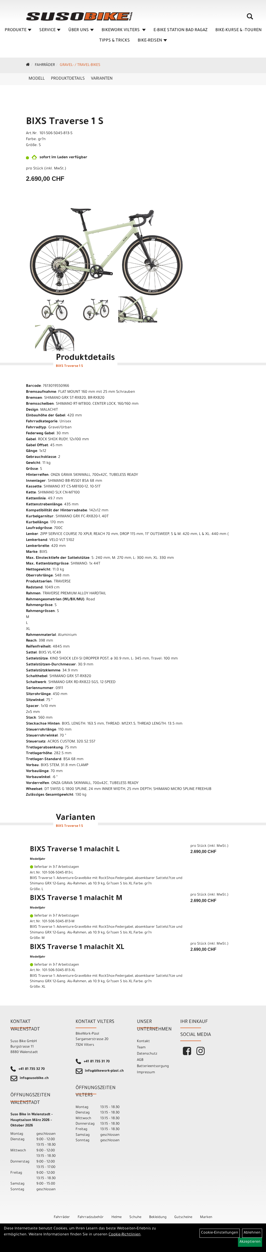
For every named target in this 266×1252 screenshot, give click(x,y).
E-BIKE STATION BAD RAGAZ (181, 30)
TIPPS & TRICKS (114, 40)
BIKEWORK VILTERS (121, 30)
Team (141, 1048)
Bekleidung (158, 1217)
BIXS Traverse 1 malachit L (74, 850)
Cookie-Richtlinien (125, 1235)
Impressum (146, 1073)
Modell (37, 79)
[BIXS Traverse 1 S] (106, 251)
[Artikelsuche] (250, 18)
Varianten (101, 79)
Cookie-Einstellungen (219, 1233)
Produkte (15, 30)
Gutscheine (183, 1217)
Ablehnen (252, 1233)
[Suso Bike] (79, 16)
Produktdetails (68, 79)
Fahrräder (45, 65)
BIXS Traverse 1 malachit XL (77, 948)
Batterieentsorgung (153, 1066)
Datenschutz (147, 1054)
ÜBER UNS (78, 30)
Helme (116, 1217)
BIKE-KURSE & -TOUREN (238, 30)
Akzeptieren (250, 1242)
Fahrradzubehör (91, 1217)
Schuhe (135, 1217)
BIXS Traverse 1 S (64, 122)
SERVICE (47, 30)
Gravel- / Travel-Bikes (80, 65)
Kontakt (143, 1041)
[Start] (28, 65)
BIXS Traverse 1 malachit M (76, 899)
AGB (140, 1060)
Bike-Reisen (150, 40)
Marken (206, 1217)
